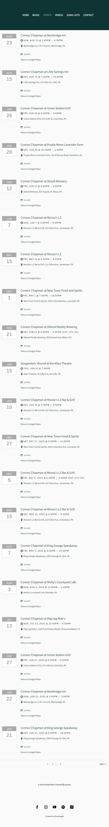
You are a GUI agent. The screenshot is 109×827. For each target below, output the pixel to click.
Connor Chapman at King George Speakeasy (49, 546)
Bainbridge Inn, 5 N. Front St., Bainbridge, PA (44, 45)
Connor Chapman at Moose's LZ (41, 217)
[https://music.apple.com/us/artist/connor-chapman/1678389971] (72, 807)
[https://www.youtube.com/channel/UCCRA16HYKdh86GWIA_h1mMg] (54, 807)
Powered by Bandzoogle (54, 816)
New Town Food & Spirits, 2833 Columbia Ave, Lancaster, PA (51, 300)
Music (36, 15)
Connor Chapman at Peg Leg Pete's (43, 618)
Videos (59, 15)
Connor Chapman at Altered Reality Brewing (49, 327)
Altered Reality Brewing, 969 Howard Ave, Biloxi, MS (47, 337)
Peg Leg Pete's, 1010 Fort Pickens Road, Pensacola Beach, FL (52, 629)
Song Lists (73, 15)
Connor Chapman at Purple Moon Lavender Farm (52, 145)
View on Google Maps (31, 59)
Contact (88, 15)
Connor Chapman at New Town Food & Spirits (50, 436)
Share (27, 54)
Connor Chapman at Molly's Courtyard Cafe (48, 582)
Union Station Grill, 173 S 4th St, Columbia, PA (45, 118)
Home (25, 15)
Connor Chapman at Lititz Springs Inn (44, 72)
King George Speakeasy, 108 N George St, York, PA (47, 556)
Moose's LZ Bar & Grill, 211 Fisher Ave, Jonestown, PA (48, 228)
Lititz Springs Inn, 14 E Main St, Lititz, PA (42, 82)
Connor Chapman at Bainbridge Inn (43, 35)
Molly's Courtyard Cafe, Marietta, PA (40, 592)
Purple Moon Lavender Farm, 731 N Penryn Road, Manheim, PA (53, 155)
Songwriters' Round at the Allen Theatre (46, 363)
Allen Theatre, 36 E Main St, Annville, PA (42, 373)
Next (102, 764)
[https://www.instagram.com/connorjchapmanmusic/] (46, 807)
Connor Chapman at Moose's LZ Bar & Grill (48, 400)
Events (47, 15)
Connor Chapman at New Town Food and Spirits (51, 290)
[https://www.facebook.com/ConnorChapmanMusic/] (37, 807)
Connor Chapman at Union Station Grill (46, 108)
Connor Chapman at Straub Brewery (44, 181)
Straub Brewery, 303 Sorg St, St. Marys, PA (43, 191)
